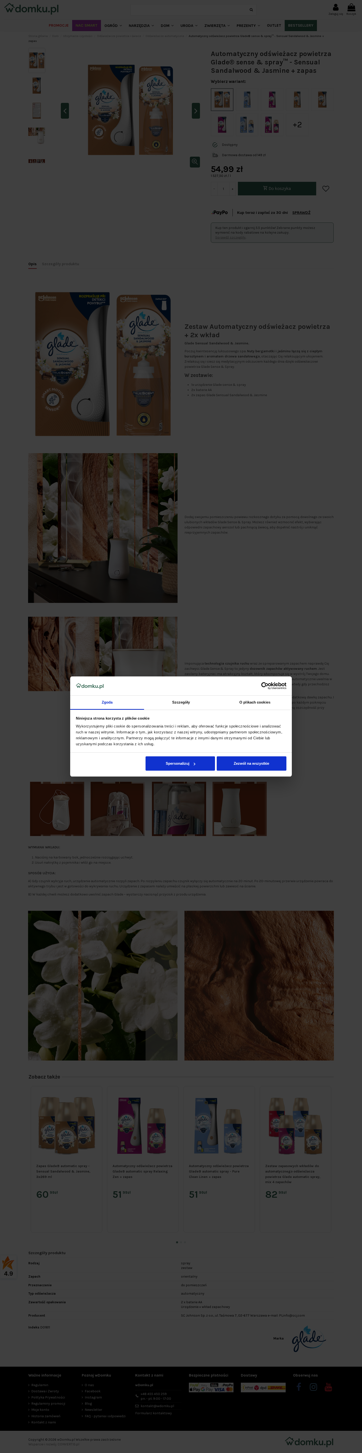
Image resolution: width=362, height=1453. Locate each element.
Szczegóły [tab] (181, 702)
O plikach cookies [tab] (254, 702)
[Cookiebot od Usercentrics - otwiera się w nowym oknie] (264, 686)
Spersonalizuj (177, 763)
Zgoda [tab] (107, 702)
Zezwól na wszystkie (251, 763)
